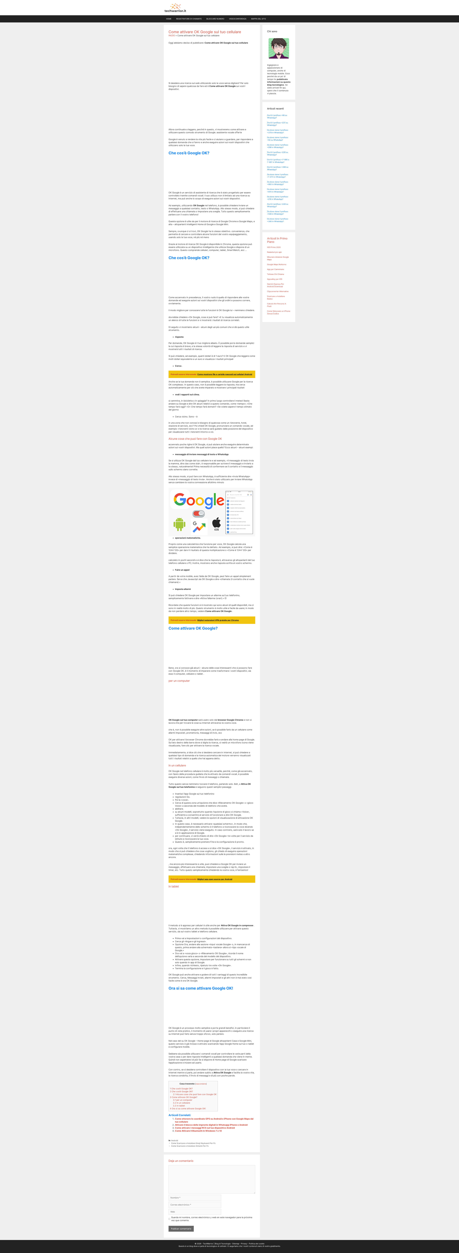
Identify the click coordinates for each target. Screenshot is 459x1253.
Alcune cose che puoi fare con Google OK (194, 1094)
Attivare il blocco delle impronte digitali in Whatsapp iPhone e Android (211, 1125)
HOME (168, 19)
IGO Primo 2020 (274, 247)
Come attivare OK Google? (183, 1097)
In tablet (179, 1105)
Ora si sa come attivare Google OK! (188, 1108)
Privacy (244, 1243)
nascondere (201, 1084)
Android (174, 1140)
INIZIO (172, 35)
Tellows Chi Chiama (275, 274)
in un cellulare (181, 1103)
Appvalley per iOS (274, 279)
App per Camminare (275, 269)
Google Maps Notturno (276, 264)
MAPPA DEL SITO (258, 19)
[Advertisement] (212, 65)
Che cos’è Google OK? (181, 1088)
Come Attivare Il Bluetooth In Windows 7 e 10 (198, 1131)
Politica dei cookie (256, 1243)
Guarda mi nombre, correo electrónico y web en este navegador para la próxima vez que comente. (211, 1219)
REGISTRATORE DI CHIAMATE (189, 19)
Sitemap (235, 1243)
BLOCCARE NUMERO (215, 19)
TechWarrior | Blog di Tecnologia (216, 1243)
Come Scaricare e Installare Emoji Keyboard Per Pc (193, 1143)
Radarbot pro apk (274, 252)
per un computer (182, 1100)
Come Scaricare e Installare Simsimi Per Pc (190, 1146)
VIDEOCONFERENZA (237, 19)
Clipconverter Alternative (278, 291)
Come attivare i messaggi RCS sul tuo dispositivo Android (205, 1128)
